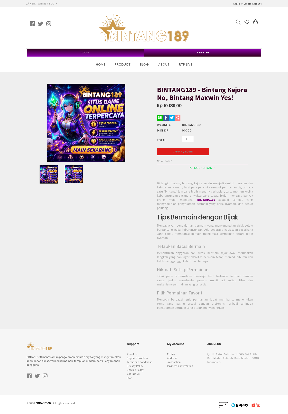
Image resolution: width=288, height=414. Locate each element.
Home (100, 64)
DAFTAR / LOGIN (183, 151)
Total (161, 140)
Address (172, 358)
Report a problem (137, 358)
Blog (144, 64)
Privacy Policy (135, 366)
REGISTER (203, 52)
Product (123, 64)
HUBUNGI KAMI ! (203, 168)
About (164, 64)
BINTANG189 (206, 200)
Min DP (162, 130)
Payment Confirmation (180, 366)
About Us (132, 354)
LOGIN (85, 52)
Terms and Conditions (139, 362)
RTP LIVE (185, 64)
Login (236, 3)
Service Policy (135, 370)
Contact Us (133, 373)
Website (164, 125)
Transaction (174, 362)
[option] (86, 123)
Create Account (253, 3)
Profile (171, 354)
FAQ (129, 377)
